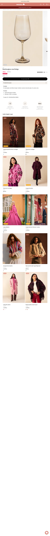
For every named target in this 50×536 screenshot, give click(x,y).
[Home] (20, 4)
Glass (11, 9)
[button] (2, 4)
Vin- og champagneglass (17, 9)
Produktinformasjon (7, 82)
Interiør (4, 9)
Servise (8, 9)
